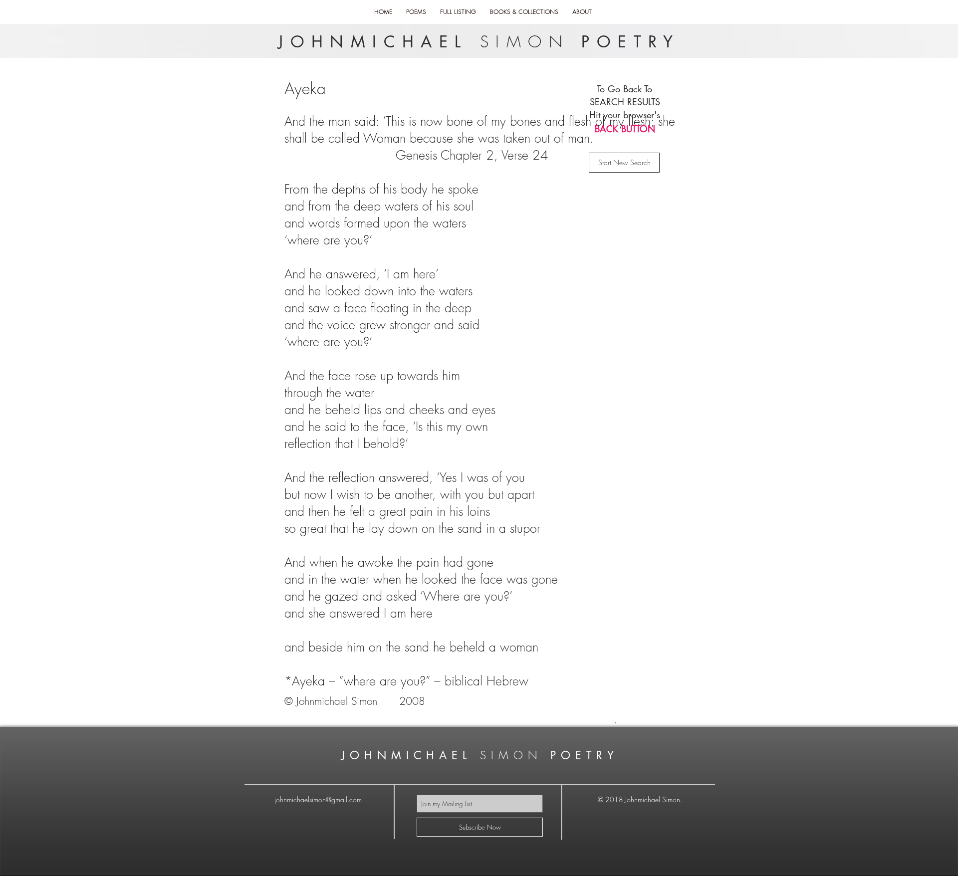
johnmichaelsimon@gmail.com (318, 799)
